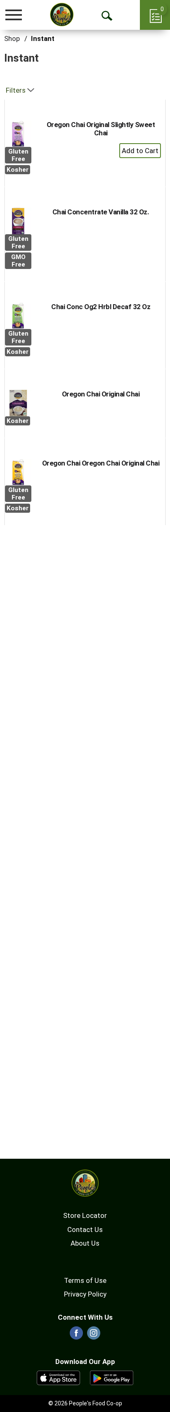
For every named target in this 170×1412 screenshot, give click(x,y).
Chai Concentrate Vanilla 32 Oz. (100, 212)
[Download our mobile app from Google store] (111, 1377)
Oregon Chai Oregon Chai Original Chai (101, 463)
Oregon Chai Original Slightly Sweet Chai (101, 128)
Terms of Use (85, 1280)
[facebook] (76, 1335)
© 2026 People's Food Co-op (85, 1403)
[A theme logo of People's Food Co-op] (61, 14)
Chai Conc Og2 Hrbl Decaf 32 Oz (100, 307)
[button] (140, 150)
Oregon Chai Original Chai (101, 394)
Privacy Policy (85, 1294)
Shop (12, 38)
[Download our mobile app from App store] (58, 1377)
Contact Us (85, 1229)
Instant (42, 38)
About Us (85, 1243)
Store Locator (85, 1215)
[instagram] (93, 1335)
